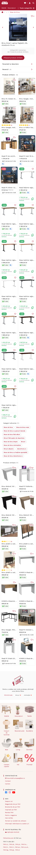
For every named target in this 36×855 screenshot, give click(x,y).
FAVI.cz (5, 844)
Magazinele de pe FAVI (12, 804)
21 (33, 16)
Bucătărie (29, 731)
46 (15, 496)
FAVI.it (11, 847)
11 (33, 611)
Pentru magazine (11, 815)
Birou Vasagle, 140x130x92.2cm (12, 630)
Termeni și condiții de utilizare (15, 821)
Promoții (29, 764)
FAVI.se (17, 847)
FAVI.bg (6, 850)
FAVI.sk (12, 844)
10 (15, 169)
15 (15, 611)
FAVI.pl (17, 844)
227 (32, 467)
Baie (6, 749)
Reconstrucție (19, 731)
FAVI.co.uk (24, 847)
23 (15, 640)
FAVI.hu (24, 844)
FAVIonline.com (8, 838)
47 (15, 554)
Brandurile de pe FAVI (12, 807)
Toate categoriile (26, 8)
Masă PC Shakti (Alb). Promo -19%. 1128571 (17, 658)
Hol (18, 764)
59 (15, 525)
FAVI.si (17, 850)
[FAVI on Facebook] (6, 792)
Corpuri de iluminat (6, 732)
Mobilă (4, 8)
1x (29, 125)
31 (33, 496)
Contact (8, 781)
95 (15, 467)
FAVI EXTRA (9, 818)
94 (33, 525)
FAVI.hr (5, 847)
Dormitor (29, 749)
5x (11, 541)
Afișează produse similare (13, 58)
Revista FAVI (9, 812)
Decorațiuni (12, 8)
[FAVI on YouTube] (13, 792)
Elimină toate (8, 695)
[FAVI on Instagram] (10, 792)
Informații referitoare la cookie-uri (17, 823)
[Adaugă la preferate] (32, 137)
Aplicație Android (13, 832)
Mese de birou (15, 12)
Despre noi (8, 801)
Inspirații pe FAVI (11, 809)
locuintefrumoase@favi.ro (16, 778)
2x (11, 125)
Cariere (7, 784)
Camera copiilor (6, 765)
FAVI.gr (11, 850)
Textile (29, 716)
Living (18, 749)
